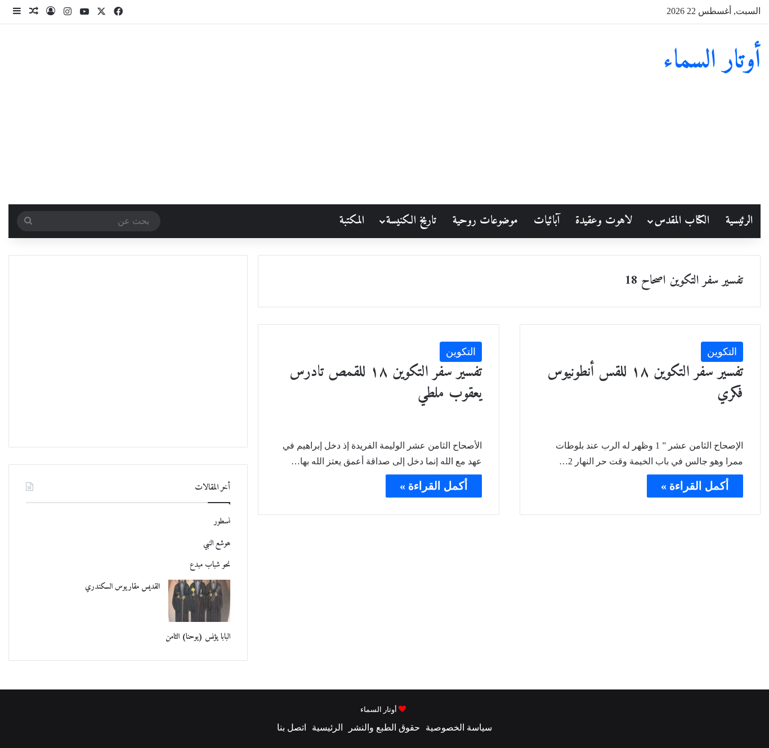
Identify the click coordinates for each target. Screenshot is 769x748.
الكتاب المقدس (681, 221)
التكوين (722, 351)
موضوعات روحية (485, 221)
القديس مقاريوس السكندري (122, 587)
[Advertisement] (256, 114)
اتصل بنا (291, 727)
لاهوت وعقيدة (603, 221)
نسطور (222, 521)
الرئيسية (739, 221)
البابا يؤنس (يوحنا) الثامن (198, 637)
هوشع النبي (216, 543)
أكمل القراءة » (695, 486)
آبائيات (547, 221)
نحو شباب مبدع (210, 565)
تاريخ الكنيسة (411, 221)
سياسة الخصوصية (459, 727)
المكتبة (351, 221)
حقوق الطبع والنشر (384, 727)
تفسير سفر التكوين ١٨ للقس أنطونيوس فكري (645, 383)
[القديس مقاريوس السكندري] (199, 601)
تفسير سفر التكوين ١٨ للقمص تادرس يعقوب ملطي (385, 383)
